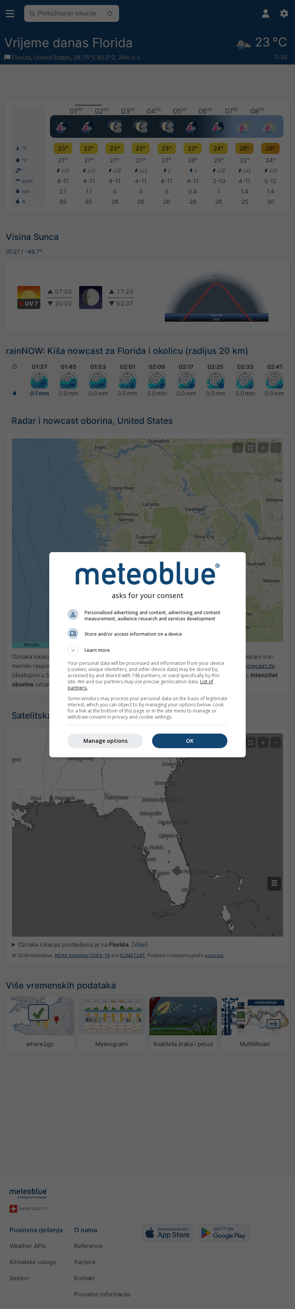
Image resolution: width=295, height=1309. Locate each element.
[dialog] (147, 654)
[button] (147, 650)
